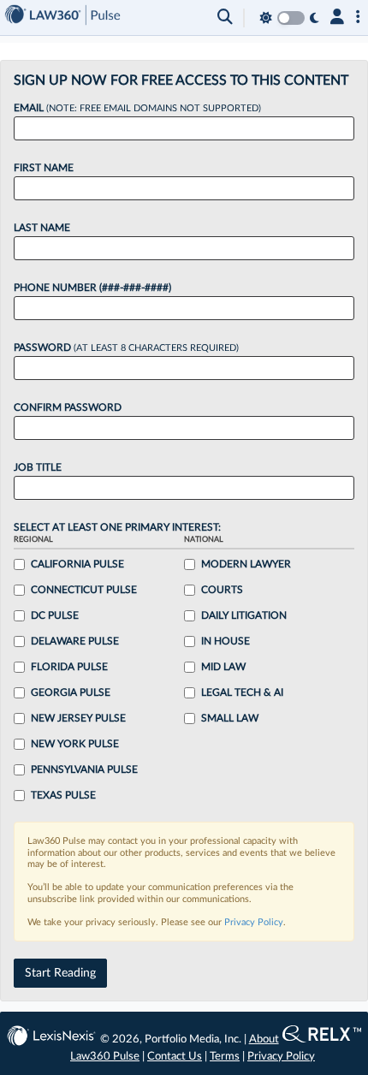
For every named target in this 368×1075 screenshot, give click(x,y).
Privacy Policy (253, 922)
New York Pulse (75, 744)
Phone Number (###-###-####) (92, 287)
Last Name (42, 228)
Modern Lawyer (246, 564)
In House (225, 641)
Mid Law (223, 667)
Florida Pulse (69, 667)
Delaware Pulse (75, 641)
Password (126, 347)
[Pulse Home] (62, 17)
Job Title (38, 467)
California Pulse (77, 564)
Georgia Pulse (70, 692)
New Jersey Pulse (78, 718)
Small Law (229, 718)
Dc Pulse (55, 615)
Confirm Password (68, 407)
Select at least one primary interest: (117, 527)
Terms (225, 1056)
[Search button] (225, 18)
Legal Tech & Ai (242, 692)
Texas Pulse (63, 795)
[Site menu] (358, 18)
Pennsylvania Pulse (84, 769)
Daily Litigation (244, 615)
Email (137, 108)
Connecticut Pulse (84, 590)
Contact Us (174, 1056)
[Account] (337, 18)
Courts (222, 590)
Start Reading (60, 973)
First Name (44, 168)
